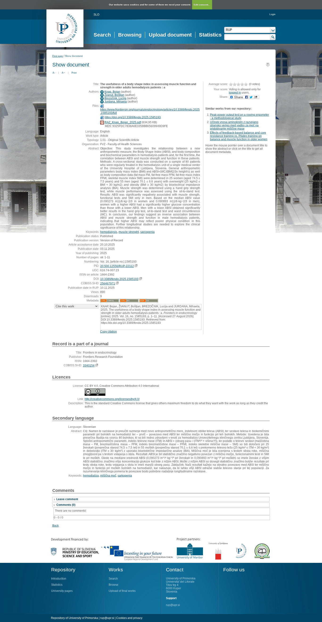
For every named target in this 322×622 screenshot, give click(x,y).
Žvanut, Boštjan (114, 95)
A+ (63, 72)
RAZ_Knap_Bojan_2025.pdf (123, 122)
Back (55, 525)
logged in (235, 92)
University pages (62, 591)
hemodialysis (108, 232)
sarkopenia (125, 475)
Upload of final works (122, 591)
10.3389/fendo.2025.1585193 (119, 279)
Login (272, 14)
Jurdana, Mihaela (115, 101)
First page (57, 55)
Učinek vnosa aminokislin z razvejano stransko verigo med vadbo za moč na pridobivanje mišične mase (234, 125)
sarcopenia (147, 232)
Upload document (170, 35)
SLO (96, 14)
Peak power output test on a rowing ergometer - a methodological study (239, 116)
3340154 (89, 365)
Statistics (210, 35)
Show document (74, 55)
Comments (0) (65, 505)
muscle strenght (129, 232)
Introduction (58, 578)
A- (53, 72)
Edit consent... (202, 4)
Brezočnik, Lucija (115, 98)
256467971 (107, 283)
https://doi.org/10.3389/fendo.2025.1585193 (133, 117)
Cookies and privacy (129, 618)
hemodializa (91, 475)
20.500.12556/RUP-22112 (117, 266)
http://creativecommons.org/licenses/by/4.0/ (112, 399)
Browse (113, 584)
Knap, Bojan (112, 91)
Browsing (129, 35)
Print (74, 72)
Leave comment (67, 499)
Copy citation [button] (108, 331)
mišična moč (108, 475)
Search (102, 35)
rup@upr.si (173, 605)
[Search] (273, 37)
